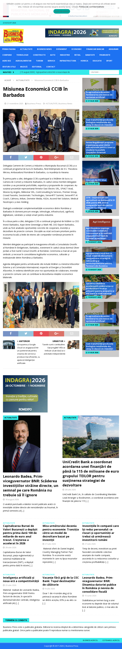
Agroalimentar (23, 61)
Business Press (34, 103)
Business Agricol (90, 640)
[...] (22, 510)
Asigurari (113, 49)
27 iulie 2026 (50, 544)
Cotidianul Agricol (111, 640)
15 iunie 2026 (90, 595)
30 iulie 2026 (93, 156)
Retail (77, 55)
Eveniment (61, 49)
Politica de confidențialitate (91, 7)
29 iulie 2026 (93, 211)
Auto (52, 55)
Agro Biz (6, 61)
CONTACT (50, 66)
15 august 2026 (94, 270)
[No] (118, 7)
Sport (109, 61)
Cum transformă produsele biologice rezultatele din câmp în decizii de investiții (99, 122)
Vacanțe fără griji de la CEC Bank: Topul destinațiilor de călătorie (61, 581)
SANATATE (90, 55)
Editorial (37, 66)
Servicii (51, 61)
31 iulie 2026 (93, 101)
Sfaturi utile (9, 66)
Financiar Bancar (95, 49)
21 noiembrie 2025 (15, 103)
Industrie (65, 55)
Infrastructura (68, 61)
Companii (7, 55)
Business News (44, 49)
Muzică (23, 66)
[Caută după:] (104, 72)
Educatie (97, 61)
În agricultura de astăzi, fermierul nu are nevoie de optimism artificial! (99, 95)
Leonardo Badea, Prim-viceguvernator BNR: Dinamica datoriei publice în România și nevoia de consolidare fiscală (99, 584)
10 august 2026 (94, 297)
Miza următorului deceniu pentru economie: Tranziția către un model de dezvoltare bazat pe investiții (61, 533)
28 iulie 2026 (70, 489)
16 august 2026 (94, 242)
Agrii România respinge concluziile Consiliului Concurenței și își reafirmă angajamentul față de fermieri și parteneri (99, 233)
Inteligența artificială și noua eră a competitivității (21, 579)
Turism (39, 61)
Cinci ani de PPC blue (96, 180)
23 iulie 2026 (10, 585)
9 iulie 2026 (50, 588)
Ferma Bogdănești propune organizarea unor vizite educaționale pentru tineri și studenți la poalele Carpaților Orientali (100, 147)
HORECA (84, 61)
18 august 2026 (12, 499)
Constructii (39, 55)
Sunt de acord (61, 11)
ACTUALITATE (26, 49)
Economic (77, 49)
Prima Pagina (8, 49)
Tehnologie (22, 55)
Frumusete (104, 55)
